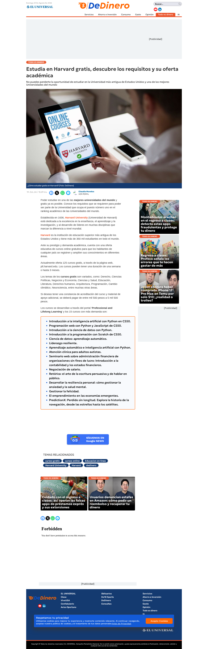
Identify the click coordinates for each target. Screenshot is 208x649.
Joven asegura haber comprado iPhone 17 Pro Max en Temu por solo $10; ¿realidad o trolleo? (157, 293)
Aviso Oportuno (68, 607)
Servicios (89, 14)
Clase (64, 597)
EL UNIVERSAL (68, 593)
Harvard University (55, 465)
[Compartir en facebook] (51, 193)
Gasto (138, 14)
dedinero (91, 465)
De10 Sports (107, 597)
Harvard (76, 465)
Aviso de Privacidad (121, 623)
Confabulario (67, 604)
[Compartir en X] (57, 193)
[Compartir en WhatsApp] (62, 193)
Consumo (126, 14)
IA (179, 14)
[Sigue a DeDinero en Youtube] (155, 9)
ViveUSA (65, 600)
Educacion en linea (95, 460)
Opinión (149, 14)
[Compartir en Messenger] (68, 193)
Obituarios (106, 593)
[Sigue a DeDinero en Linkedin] (160, 9)
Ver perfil (84, 194)
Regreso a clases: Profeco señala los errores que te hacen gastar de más (157, 260)
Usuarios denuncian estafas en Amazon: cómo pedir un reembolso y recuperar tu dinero (111, 502)
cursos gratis (52, 460)
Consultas (106, 604)
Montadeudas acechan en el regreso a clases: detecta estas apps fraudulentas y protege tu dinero (159, 224)
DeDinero (106, 600)
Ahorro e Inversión (107, 14)
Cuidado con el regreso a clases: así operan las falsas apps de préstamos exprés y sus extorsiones (63, 502)
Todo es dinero (165, 14)
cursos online (72, 460)
